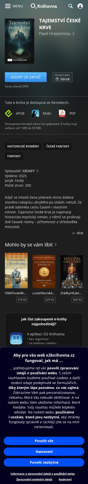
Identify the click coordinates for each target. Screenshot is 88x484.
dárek (62, 77)
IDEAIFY (28, 171)
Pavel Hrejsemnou (55, 33)
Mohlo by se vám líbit (29, 244)
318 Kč (21, 300)
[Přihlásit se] (79, 6)
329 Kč (49, 300)
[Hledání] (70, 6)
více (80, 232)
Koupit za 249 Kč (26, 77)
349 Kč (77, 300)
